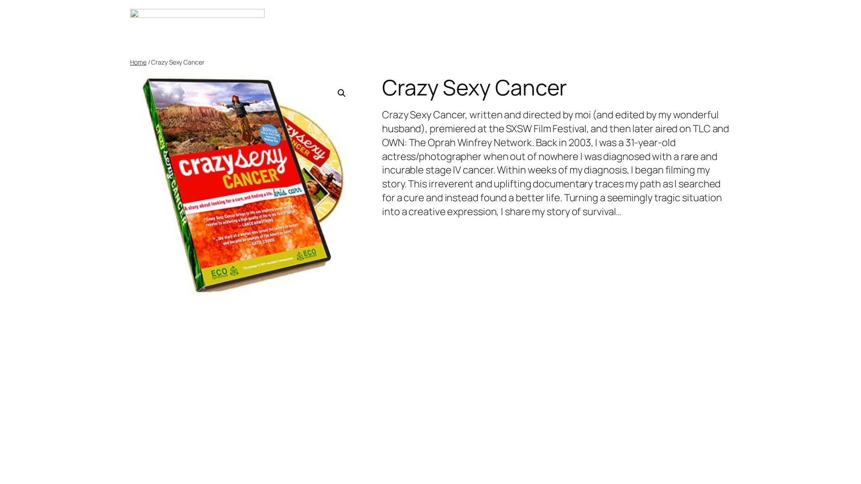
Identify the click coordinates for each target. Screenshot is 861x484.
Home (138, 62)
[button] (342, 93)
